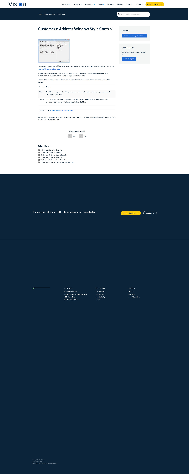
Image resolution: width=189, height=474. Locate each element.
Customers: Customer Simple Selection (53, 160)
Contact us (150, 213)
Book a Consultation (154, 4)
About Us (77, 4)
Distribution (100, 294)
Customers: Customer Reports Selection (54, 155)
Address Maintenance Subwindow (49, 69)
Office (98, 299)
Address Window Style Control (132, 36)
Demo (100, 4)
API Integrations (69, 297)
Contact (139, 4)
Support (129, 4)
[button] (71, 136)
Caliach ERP (65, 4)
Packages (110, 4)
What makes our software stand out (75, 294)
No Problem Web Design (51, 463)
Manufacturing (100, 297)
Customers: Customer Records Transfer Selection (57, 162)
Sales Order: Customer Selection (53, 150)
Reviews (120, 4)
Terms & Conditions (134, 297)
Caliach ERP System (70, 291)
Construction (100, 291)
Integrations (89, 4)
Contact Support (128, 59)
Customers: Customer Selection (51, 157)
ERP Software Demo (70, 299)
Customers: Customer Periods (51, 152)
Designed (35, 463)
